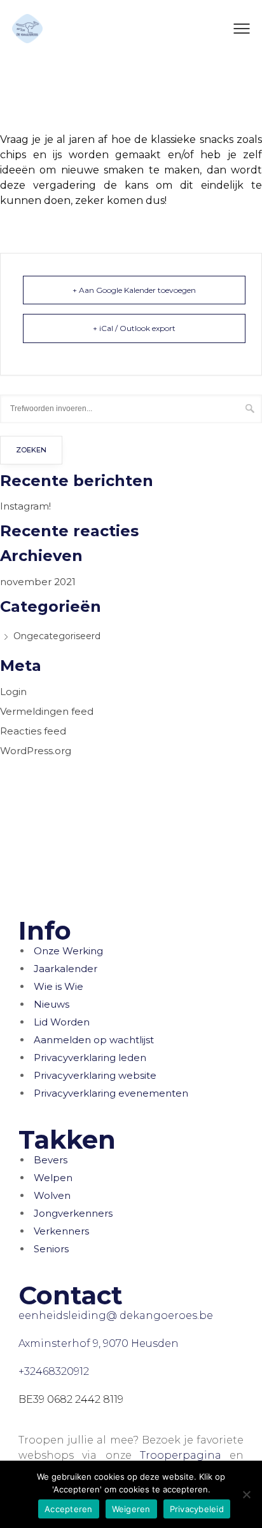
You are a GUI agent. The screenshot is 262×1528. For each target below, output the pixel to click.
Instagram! (25, 506)
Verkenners (61, 1231)
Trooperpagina (180, 1455)
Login (13, 692)
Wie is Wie (58, 986)
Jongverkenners (73, 1213)
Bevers (50, 1160)
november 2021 (38, 582)
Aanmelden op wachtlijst (94, 1040)
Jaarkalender (65, 969)
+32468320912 (53, 1371)
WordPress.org (35, 751)
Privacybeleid (197, 1509)
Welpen (53, 1178)
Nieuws (51, 1004)
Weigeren (131, 1509)
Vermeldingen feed (46, 711)
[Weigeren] (246, 1494)
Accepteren (69, 1509)
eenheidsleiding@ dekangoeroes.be (115, 1315)
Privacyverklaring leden (90, 1057)
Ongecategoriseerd (56, 636)
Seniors (51, 1249)
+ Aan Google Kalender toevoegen (134, 290)
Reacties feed (33, 731)
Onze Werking (68, 951)
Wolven (52, 1195)
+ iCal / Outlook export (134, 328)
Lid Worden (62, 1022)
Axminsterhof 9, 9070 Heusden (98, 1343)
